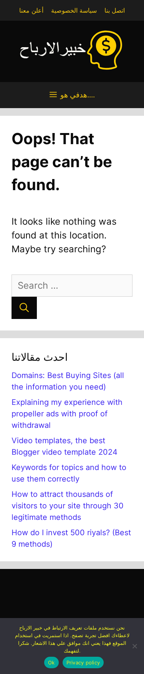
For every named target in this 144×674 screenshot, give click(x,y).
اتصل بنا (114, 10)
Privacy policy (83, 662)
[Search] (24, 308)
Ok (51, 662)
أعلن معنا (31, 10)
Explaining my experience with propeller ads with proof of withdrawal (67, 414)
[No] (134, 646)
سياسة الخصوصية (74, 10)
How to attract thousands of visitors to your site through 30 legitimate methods (68, 506)
